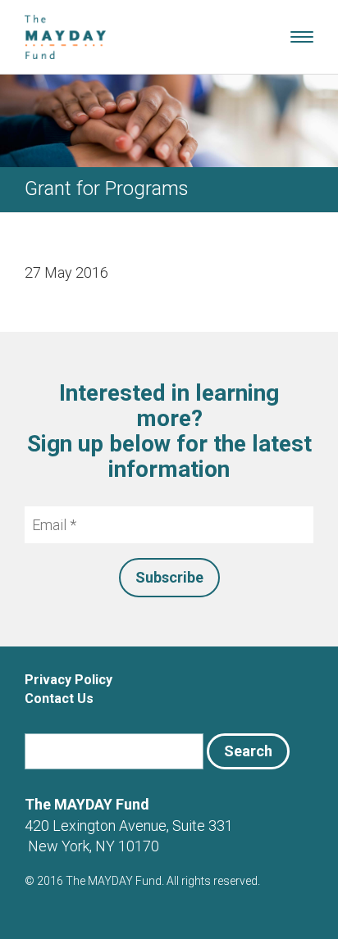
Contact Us (59, 698)
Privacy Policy (68, 679)
